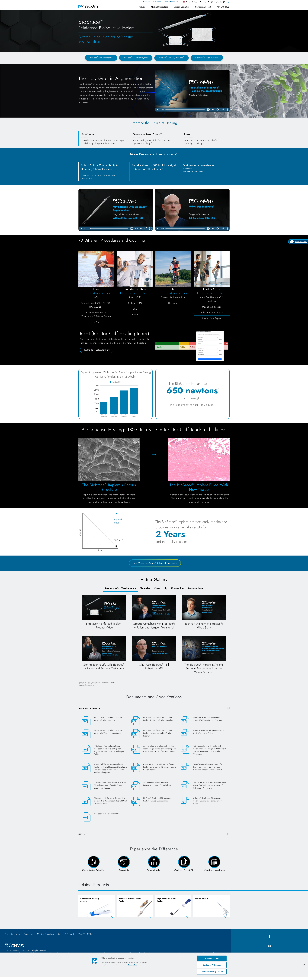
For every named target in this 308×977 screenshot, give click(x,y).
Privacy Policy (133, 965)
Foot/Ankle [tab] (177, 588)
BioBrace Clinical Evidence (206, 57)
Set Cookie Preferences (212, 965)
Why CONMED (85, 934)
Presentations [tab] (195, 588)
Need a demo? (301, 241)
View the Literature (89, 708)
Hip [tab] (165, 588)
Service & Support (66, 934)
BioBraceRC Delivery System (136, 57)
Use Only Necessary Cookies (212, 972)
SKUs (81, 834)
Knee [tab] (157, 588)
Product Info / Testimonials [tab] (120, 588)
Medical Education (45, 934)
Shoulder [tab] (145, 588)
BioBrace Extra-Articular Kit (101, 57)
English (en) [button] (218, 2)
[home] (88, 6)
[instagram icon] (269, 946)
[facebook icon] (269, 936)
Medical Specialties (24, 934)
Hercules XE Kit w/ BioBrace (171, 57)
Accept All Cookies (212, 958)
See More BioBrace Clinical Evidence (155, 563)
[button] (196, 1)
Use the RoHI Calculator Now (96, 349)
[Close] (304, 964)
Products (9, 934)
